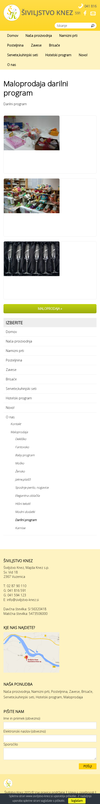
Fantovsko (22, 447)
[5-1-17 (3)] (50, 133)
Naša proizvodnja (39, 35)
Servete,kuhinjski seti (22, 55)
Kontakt (15, 424)
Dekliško (20, 439)
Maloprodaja (19, 432)
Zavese (36, 45)
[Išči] (93, 25)
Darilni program (26, 520)
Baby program (24, 455)
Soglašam (77, 801)
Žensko (20, 471)
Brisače (54, 45)
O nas (11, 64)
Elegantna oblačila (27, 495)
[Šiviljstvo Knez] (50, 783)
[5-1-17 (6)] (50, 196)
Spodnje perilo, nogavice (32, 487)
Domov (12, 35)
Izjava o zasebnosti (81, 792)
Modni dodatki (25, 512)
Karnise (20, 528)
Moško (19, 463)
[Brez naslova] (50, 258)
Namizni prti (68, 35)
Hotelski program (58, 55)
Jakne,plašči (23, 479)
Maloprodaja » (50, 308)
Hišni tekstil (22, 504)
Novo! (83, 55)
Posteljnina (15, 45)
